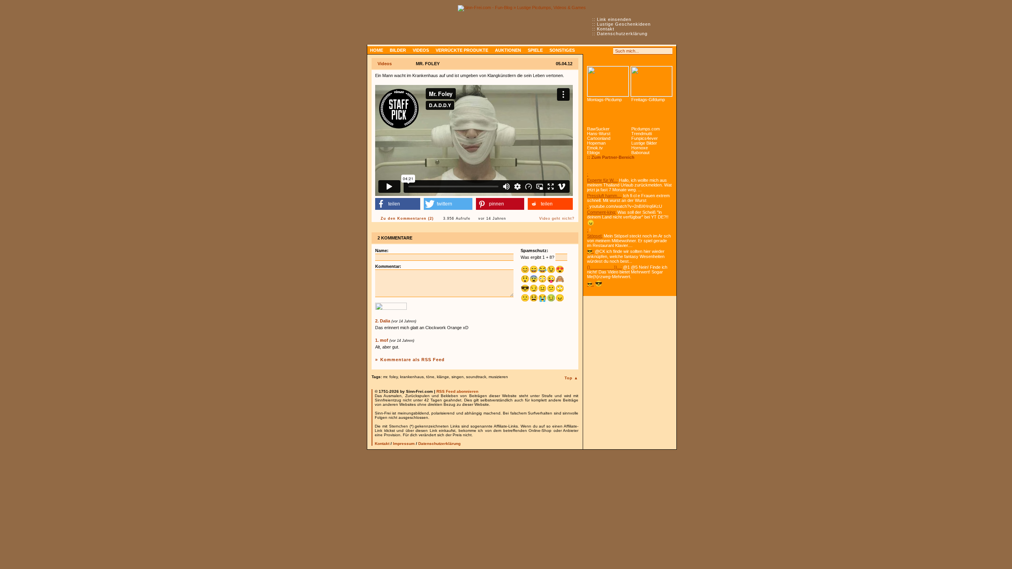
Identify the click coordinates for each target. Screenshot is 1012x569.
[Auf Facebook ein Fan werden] (599, 51)
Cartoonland (598, 138)
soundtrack (476, 377)
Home (376, 50)
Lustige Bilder (644, 143)
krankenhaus (412, 377)
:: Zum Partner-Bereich (610, 157)
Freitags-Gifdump (648, 99)
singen (457, 377)
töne (430, 377)
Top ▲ (571, 378)
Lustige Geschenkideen (624, 24)
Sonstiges (562, 50)
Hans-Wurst (598, 133)
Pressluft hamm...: (604, 195)
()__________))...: (604, 267)
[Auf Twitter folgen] (608, 51)
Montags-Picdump (604, 99)
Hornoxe (639, 147)
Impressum (404, 443)
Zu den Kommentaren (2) (407, 218)
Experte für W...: (602, 180)
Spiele (535, 50)
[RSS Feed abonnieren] (590, 51)
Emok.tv (595, 147)
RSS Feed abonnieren (457, 391)
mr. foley (390, 377)
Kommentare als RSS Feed (412, 359)
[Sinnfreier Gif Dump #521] (651, 81)
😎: (590, 251)
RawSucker (598, 128)
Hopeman (596, 143)
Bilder (398, 50)
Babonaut (640, 152)
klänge (443, 377)
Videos (421, 50)
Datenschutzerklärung (622, 33)
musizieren (498, 377)
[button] (397, 204)
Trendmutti (641, 133)
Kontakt (605, 28)
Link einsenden (614, 19)
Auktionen (508, 50)
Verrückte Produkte (462, 50)
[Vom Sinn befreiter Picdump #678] (608, 81)
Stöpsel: (594, 236)
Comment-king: (601, 212)
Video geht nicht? (556, 218)
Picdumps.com (645, 128)
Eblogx (593, 152)
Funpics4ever (644, 138)
